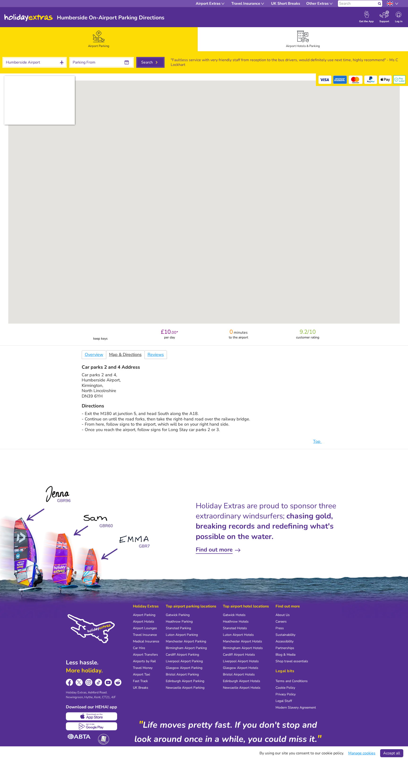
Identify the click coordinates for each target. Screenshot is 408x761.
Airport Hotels (143, 621)
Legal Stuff (284, 701)
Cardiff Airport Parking (182, 654)
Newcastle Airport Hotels (241, 687)
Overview (94, 354)
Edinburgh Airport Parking (185, 681)
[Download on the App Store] (91, 716)
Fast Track (140, 681)
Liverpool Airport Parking (184, 661)
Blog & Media (285, 654)
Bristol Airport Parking (182, 674)
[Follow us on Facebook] (69, 682)
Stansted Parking (178, 628)
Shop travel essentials (292, 661)
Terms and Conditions (292, 681)
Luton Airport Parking (182, 635)
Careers (281, 621)
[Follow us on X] (79, 682)
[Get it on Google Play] (91, 726)
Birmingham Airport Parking (186, 648)
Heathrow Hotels (236, 621)
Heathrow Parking (179, 621)
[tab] (99, 39)
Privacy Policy (286, 694)
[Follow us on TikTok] (98, 682)
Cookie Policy (285, 687)
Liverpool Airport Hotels (241, 661)
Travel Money (143, 668)
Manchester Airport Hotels (242, 641)
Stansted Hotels (235, 628)
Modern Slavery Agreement (296, 707)
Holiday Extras (28, 17)
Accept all (391, 753)
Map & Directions (125, 354)
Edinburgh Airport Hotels (241, 681)
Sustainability (285, 635)
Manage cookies (361, 753)
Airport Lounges (145, 628)
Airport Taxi (141, 674)
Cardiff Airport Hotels (239, 654)
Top (317, 441)
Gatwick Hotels (234, 615)
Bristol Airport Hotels (239, 674)
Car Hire (139, 648)
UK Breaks (140, 687)
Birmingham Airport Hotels (243, 648)
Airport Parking (144, 615)
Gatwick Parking (178, 615)
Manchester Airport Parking (186, 641)
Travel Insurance (145, 635)
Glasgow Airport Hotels (240, 668)
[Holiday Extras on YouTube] (108, 682)
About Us (283, 615)
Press (280, 628)
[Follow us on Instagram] (89, 682)
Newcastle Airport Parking (185, 687)
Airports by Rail (144, 661)
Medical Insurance (146, 641)
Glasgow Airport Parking (184, 668)
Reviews (156, 354)
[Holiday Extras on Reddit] (118, 682)
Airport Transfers (145, 654)
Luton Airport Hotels (238, 635)
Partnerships (285, 648)
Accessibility (284, 641)
